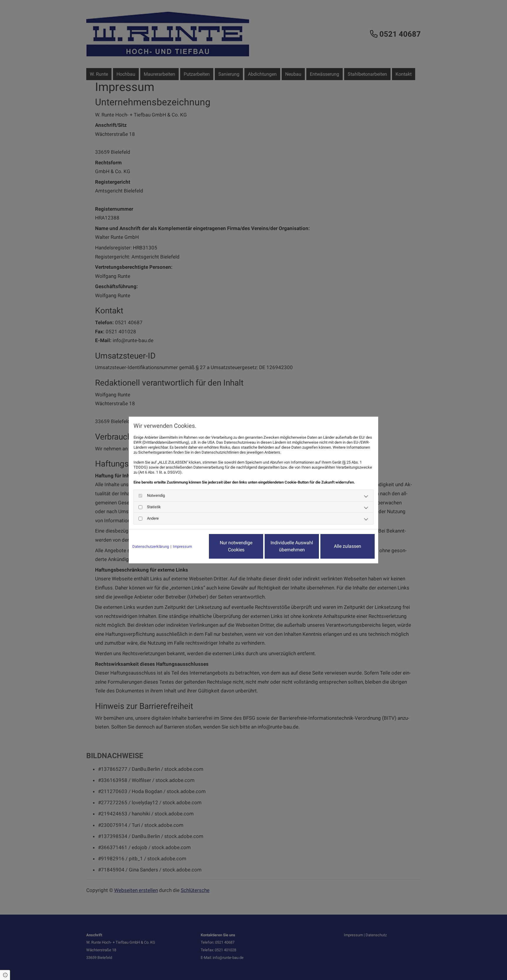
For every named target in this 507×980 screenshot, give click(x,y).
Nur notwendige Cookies (236, 546)
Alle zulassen (347, 546)
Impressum (182, 546)
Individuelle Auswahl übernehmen (292, 546)
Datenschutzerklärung (150, 546)
